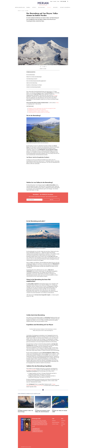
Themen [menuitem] (28, 7)
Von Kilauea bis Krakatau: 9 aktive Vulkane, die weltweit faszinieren (42, 411)
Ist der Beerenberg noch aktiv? (31, 78)
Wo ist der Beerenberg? (30, 74)
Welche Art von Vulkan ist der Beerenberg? (34, 76)
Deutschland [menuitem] (41, 7)
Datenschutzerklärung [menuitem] (55, 422)
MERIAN (19, 10)
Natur (19, 409)
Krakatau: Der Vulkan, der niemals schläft (59, 411)
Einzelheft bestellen (37, 431)
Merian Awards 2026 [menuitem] (20, 7)
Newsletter (54, 1)
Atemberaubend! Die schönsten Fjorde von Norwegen (39, 112)
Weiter (51, 199)
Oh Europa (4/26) (36, 418)
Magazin (51, 1)
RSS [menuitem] (62, 425)
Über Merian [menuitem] (63, 420)
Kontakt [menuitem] (62, 422)
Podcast (58, 1)
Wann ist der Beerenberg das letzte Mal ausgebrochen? (36, 80)
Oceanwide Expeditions (31, 369)
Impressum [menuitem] (54, 420)
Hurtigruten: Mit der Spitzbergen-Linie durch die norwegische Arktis (42, 108)
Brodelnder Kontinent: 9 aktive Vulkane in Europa (38, 110)
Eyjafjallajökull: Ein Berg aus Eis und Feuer (37, 109)
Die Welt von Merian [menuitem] (65, 7)
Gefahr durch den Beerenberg (31, 82)
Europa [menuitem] (49, 7)
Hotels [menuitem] (34, 7)
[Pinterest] (65, 1)
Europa (23, 10)
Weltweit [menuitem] (55, 7)
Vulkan (57, 102)
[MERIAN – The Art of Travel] (43, 4)
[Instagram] (62, 1)
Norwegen (26, 10)
